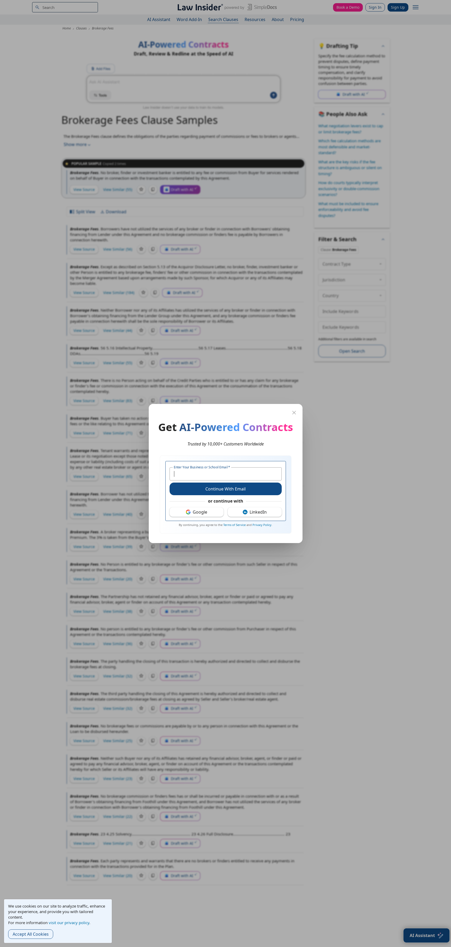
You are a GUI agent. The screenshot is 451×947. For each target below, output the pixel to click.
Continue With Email (225, 489)
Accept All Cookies (31, 934)
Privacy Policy (261, 525)
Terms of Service (234, 525)
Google (200, 512)
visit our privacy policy (69, 922)
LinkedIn (258, 512)
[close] (294, 412)
